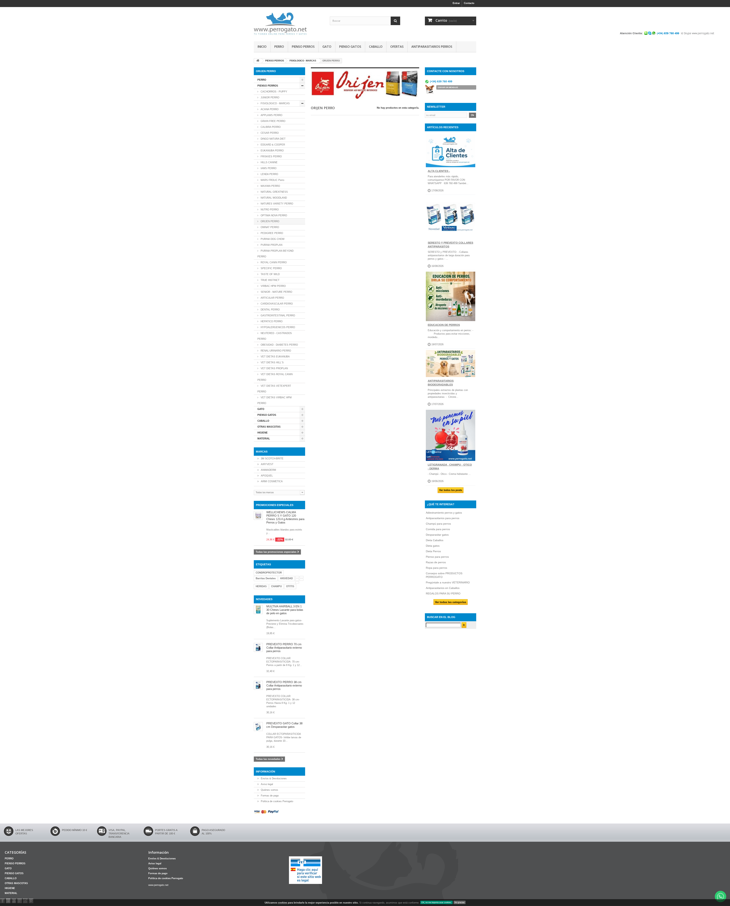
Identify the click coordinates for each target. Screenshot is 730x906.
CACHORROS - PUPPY (273, 91)
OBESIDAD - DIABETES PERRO (279, 344)
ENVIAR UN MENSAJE (448, 87)
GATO (326, 47)
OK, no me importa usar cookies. (436, 902)
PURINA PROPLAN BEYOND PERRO (275, 253)
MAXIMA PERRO (270, 186)
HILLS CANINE (269, 162)
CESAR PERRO (269, 132)
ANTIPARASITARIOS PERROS (431, 47)
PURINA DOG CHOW (272, 239)
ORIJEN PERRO (269, 221)
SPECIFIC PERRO (271, 268)
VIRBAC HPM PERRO (273, 286)
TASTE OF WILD (270, 274)
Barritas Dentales (266, 578)
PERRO (279, 47)
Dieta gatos (433, 545)
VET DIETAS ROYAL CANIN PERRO (275, 377)
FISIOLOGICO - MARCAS (275, 103)
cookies (282, 902)
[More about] (297, 577)
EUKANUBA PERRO (272, 150)
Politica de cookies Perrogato (276, 801)
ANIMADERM (268, 470)
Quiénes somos (269, 789)
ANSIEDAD (286, 578)
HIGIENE (262, 432)
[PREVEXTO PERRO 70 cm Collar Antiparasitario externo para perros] (258, 647)
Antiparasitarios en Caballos (442, 587)
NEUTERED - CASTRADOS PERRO (274, 336)
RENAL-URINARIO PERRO (275, 350)
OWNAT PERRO (269, 227)
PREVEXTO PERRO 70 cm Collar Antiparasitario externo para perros (284, 648)
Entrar (456, 3)
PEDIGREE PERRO (271, 233)
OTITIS (290, 586)
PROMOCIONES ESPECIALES (274, 505)
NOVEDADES (264, 599)
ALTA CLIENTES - (439, 171)
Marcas (261, 451)
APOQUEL (266, 475)
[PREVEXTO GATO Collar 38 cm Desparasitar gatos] (258, 726)
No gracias (460, 902)
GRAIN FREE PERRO (272, 121)
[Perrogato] (289, 23)
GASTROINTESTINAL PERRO (277, 315)
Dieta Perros (433, 551)
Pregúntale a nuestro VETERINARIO (448, 582)
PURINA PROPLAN (271, 244)
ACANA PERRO (269, 109)
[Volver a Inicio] (257, 60)
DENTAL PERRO (270, 309)
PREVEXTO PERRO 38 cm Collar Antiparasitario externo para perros (284, 685)
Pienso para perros (437, 556)
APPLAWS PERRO (271, 115)
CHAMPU (276, 586)
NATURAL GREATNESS (274, 191)
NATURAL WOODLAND (273, 197)
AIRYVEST (266, 464)
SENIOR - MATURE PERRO (276, 291)
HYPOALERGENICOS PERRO (277, 327)
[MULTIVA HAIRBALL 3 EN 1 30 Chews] (258, 609)
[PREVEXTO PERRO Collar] (258, 685)
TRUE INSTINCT (269, 280)
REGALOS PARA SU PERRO (443, 593)
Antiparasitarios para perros (442, 518)
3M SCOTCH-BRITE (271, 458)
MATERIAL (263, 438)
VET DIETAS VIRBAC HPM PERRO (274, 400)
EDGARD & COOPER (272, 144)
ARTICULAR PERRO (272, 297)
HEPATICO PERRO (271, 321)
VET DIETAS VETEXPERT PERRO (274, 388)
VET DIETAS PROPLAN (274, 368)
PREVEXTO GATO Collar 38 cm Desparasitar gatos (284, 725)
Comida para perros (438, 529)
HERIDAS (261, 586)
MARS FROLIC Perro (272, 180)
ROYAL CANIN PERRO (273, 262)
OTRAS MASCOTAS (269, 426)
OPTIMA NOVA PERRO (273, 215)
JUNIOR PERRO (269, 97)
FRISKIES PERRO (271, 156)
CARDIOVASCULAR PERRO (276, 303)
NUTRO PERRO (269, 209)
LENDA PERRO (269, 174)
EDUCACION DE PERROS (444, 324)
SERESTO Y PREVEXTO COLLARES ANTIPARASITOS (450, 244)
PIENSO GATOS (350, 47)
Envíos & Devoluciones (273, 778)
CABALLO (375, 47)
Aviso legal (266, 784)
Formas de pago (269, 795)
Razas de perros (436, 562)
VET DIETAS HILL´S (272, 362)
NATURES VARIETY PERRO (276, 203)
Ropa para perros (436, 567)
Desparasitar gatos (437, 534)
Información (265, 771)
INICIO (262, 47)
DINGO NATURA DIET (273, 138)
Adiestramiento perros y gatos (444, 512)
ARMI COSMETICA (271, 481)
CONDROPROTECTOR (269, 572)
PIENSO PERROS (303, 47)
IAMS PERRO (268, 168)
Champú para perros (438, 523)
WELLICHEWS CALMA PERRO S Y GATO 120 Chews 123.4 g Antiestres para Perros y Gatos (285, 517)
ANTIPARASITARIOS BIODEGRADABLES (441, 382)
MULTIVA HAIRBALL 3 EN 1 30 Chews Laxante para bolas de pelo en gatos (284, 610)
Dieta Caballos (434, 540)
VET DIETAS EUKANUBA (275, 356)
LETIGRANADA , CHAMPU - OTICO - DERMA (450, 466)
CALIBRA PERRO (270, 127)
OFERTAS (397, 47)
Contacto (469, 3)
